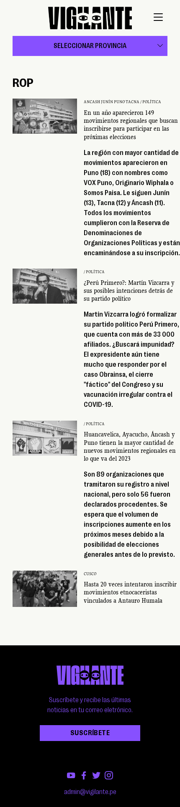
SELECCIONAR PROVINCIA (90, 46)
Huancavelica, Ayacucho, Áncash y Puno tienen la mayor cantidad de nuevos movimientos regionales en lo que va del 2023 (130, 446)
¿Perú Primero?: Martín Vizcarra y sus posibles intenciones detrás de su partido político (129, 290)
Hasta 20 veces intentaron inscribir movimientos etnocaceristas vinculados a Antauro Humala (130, 592)
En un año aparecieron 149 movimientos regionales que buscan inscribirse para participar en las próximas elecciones (131, 125)
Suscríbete (90, 733)
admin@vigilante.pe (90, 792)
